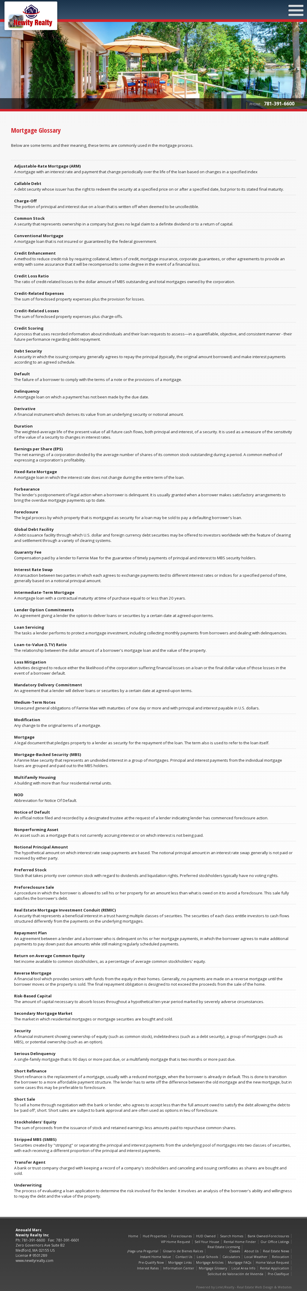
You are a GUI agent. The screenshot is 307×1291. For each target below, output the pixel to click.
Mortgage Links (180, 1262)
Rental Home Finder (240, 1242)
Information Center (178, 1268)
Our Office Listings (275, 1242)
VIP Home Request (175, 1242)
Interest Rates (148, 1268)
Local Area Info (243, 1268)
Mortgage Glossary (213, 1268)
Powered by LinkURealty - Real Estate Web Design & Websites (243, 1287)
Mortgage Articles (209, 1262)
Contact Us (183, 1257)
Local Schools (207, 1257)
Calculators (231, 1257)
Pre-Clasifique (278, 1274)
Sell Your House (207, 1242)
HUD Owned (206, 1236)
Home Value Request (272, 1262)
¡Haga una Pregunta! (142, 1251)
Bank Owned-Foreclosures (268, 1236)
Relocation (280, 1257)
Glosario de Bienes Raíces (183, 1251)
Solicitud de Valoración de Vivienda (235, 1274)
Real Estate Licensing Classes (223, 1249)
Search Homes (231, 1236)
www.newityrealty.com (34, 1260)
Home (133, 1236)
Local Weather (255, 1257)
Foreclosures (181, 1236)
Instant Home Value (155, 1257)
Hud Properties (155, 1236)
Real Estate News (276, 1251)
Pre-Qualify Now (151, 1262)
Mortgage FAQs (239, 1262)
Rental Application (274, 1268)
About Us (251, 1251)
